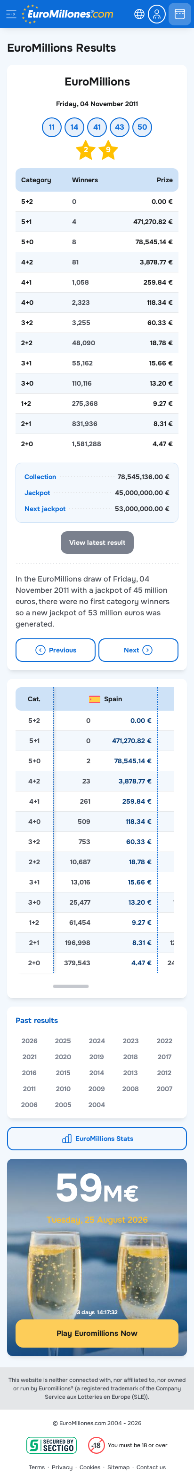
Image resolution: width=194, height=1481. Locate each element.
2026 (30, 1041)
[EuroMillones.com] (67, 14)
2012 (164, 1073)
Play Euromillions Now (97, 1333)
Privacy (62, 1467)
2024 (97, 1041)
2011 (29, 1089)
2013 (130, 1073)
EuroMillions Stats (104, 1138)
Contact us (151, 1467)
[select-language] (139, 14)
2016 (29, 1073)
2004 (97, 1105)
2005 (63, 1105)
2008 (130, 1089)
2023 (131, 1041)
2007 (164, 1089)
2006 (29, 1105)
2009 (97, 1089)
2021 (30, 1057)
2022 (164, 1041)
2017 (164, 1057)
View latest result (97, 542)
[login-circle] (157, 14)
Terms (37, 1467)
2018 (130, 1057)
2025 (63, 1041)
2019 (96, 1057)
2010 (63, 1089)
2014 (96, 1073)
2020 (63, 1057)
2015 (63, 1073)
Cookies (90, 1467)
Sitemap (118, 1467)
